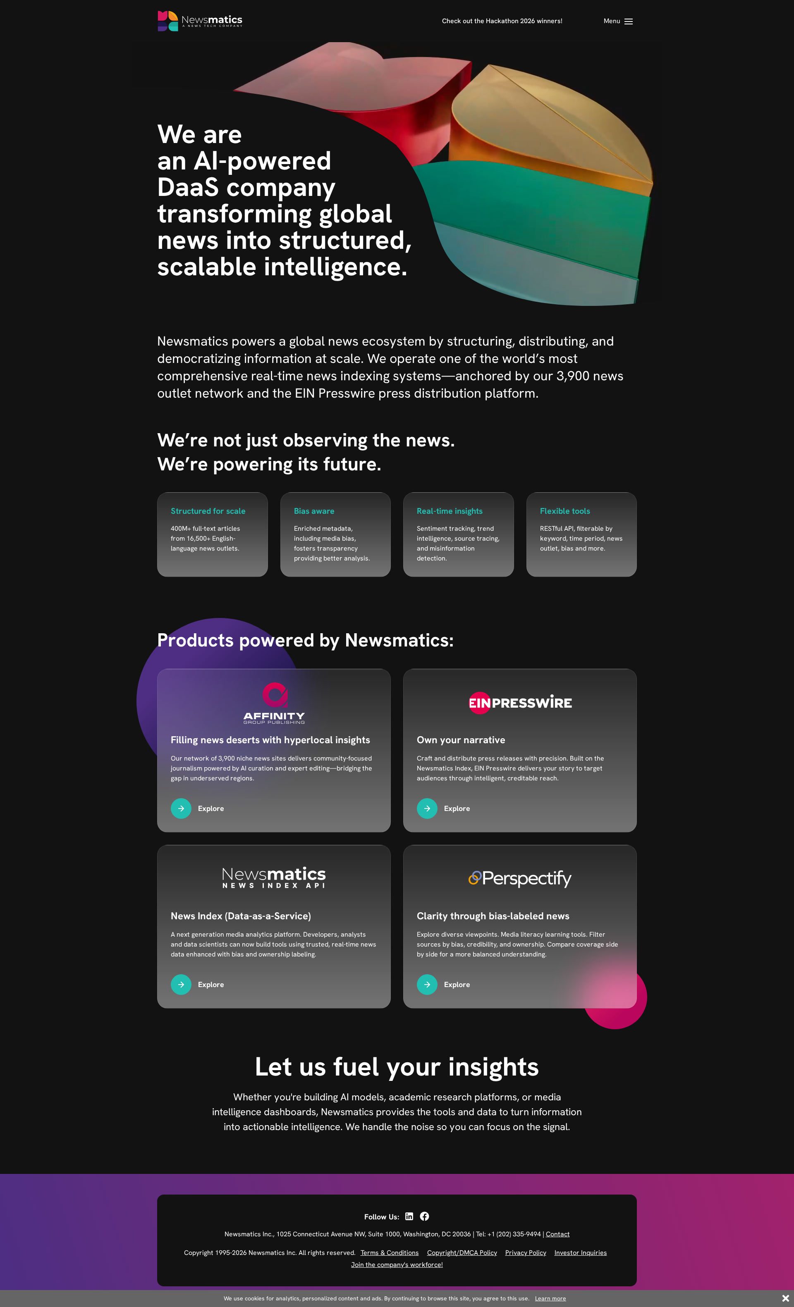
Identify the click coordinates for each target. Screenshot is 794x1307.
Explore (211, 808)
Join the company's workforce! (397, 1264)
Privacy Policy (525, 1252)
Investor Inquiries (581, 1252)
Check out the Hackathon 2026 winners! (502, 21)
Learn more (550, 1298)
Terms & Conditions (390, 1252)
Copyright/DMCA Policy (462, 1252)
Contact (558, 1234)
